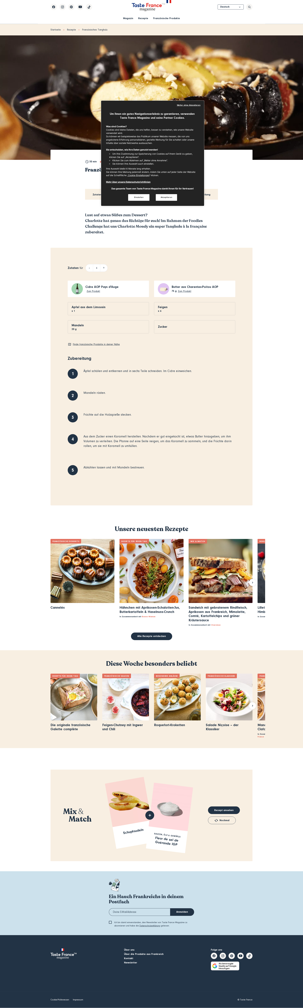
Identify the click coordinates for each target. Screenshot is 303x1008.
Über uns (129, 949)
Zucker (162, 327)
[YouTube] (80, 7)
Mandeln (78, 325)
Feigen (162, 307)
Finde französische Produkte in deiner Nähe (96, 344)
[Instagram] (62, 7)
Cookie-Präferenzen (59, 1000)
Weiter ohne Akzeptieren (189, 105)
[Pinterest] (71, 7)
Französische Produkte (166, 18)
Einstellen (139, 197)
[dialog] (152, 153)
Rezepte (143, 18)
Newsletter (130, 962)
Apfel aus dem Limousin (88, 307)
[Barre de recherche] (249, 7)
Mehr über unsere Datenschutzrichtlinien (128, 182)
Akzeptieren (166, 197)
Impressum (78, 1000)
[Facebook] (53, 7)
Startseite (55, 29)
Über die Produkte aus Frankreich (143, 954)
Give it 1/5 (100, 161)
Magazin (128, 18)
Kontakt (128, 958)
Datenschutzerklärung (150, 926)
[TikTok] (89, 7)
